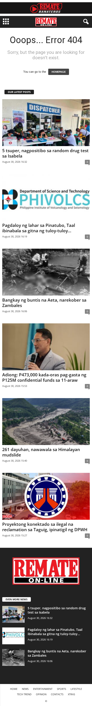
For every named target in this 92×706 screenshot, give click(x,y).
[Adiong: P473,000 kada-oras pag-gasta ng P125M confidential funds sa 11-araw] (46, 346)
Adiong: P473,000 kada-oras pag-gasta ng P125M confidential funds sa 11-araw (44, 377)
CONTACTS (57, 694)
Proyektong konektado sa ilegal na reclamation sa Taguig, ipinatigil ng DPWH (44, 527)
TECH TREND (24, 694)
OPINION (41, 694)
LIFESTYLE (76, 689)
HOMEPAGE (59, 71)
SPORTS (61, 689)
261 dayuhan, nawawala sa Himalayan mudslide (41, 452)
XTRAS (71, 694)
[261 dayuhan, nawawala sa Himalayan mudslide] (46, 421)
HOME (13, 689)
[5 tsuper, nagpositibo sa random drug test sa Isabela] (46, 122)
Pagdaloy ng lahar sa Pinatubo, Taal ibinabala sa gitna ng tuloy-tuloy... (38, 228)
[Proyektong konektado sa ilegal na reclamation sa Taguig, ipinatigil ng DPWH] (46, 496)
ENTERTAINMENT (42, 689)
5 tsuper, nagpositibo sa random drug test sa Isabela (45, 153)
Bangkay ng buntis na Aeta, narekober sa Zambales (44, 302)
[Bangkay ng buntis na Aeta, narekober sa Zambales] (46, 272)
